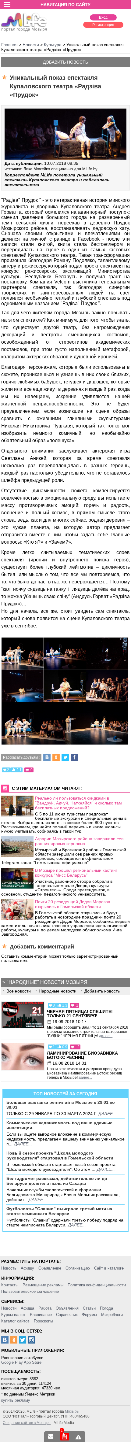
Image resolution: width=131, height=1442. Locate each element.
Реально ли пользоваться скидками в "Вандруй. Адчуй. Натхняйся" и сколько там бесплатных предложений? (78, 803)
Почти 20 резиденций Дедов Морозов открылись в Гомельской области (72, 904)
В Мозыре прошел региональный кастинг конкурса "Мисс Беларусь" (76, 873)
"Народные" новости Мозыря (47, 982)
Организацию (78, 1268)
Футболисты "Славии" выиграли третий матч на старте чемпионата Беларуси (59, 1211)
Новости (8, 1308)
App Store (32, 1362)
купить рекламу (15, 1400)
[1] (64, 1436)
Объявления (67, 1308)
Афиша (27, 1308)
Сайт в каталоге (109, 1268)
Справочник (67, 1314)
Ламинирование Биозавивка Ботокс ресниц (82, 1055)
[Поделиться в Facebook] (74, 757)
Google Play (12, 1362)
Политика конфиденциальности (97, 1285)
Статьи (89, 1308)
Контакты (9, 1285)
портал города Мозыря (24, 29)
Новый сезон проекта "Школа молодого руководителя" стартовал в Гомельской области (59, 1155)
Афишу (27, 1268)
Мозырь (72, 1411)
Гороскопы (43, 1321)
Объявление (49, 1268)
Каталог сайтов (15, 1321)
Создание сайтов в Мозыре (27, 1423)
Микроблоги (112, 1314)
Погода (106, 1308)
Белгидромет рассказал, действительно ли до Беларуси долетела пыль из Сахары (56, 1181)
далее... (105, 1036)
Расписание (41, 1314)
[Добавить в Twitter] (65, 757)
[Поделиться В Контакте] (47, 757)
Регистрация (103, 25)
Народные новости (57, 991)
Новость (8, 1268)
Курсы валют (13, 1314)
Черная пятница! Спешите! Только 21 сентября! (80, 1013)
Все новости (18, 991)
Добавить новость (65, 62)
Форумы (89, 1314)
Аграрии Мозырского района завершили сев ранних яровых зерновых (79, 841)
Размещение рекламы (43, 1285)
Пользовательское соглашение (30, 1291)
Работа (44, 1308)
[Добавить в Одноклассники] (56, 757)
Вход (103, 17)
